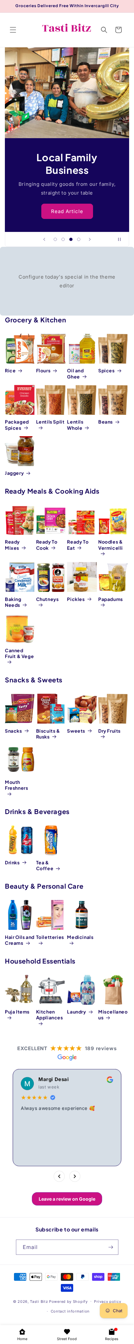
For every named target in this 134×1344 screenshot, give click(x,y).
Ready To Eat (77, 544)
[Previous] (59, 1176)
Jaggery (14, 473)
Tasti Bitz (39, 1301)
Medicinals (80, 937)
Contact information (70, 1311)
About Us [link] (67, 211)
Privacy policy (107, 1301)
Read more (44, 1148)
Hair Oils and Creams (19, 940)
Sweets (76, 731)
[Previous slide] (44, 239)
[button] (13, 30)
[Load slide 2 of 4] (63, 239)
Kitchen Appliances (49, 1014)
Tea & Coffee (45, 865)
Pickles (76, 599)
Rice (10, 370)
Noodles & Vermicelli (110, 544)
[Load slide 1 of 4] (55, 239)
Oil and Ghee (75, 373)
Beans (105, 422)
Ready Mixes (12, 544)
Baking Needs (13, 602)
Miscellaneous (113, 1014)
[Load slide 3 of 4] (71, 239)
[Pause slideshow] (122, 239)
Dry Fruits (109, 731)
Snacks (13, 731)
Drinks (12, 862)
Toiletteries (50, 937)
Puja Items (17, 1011)
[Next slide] (90, 239)
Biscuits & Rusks (48, 733)
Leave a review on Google (67, 1199)
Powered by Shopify (68, 1301)
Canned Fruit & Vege (19, 653)
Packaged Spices (17, 424)
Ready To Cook (47, 544)
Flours (43, 370)
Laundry (76, 1011)
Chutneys (47, 599)
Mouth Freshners (16, 785)
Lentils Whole (75, 424)
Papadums (110, 599)
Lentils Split (50, 422)
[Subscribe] (111, 1247)
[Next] (74, 1176)
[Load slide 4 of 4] (79, 239)
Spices (106, 370)
